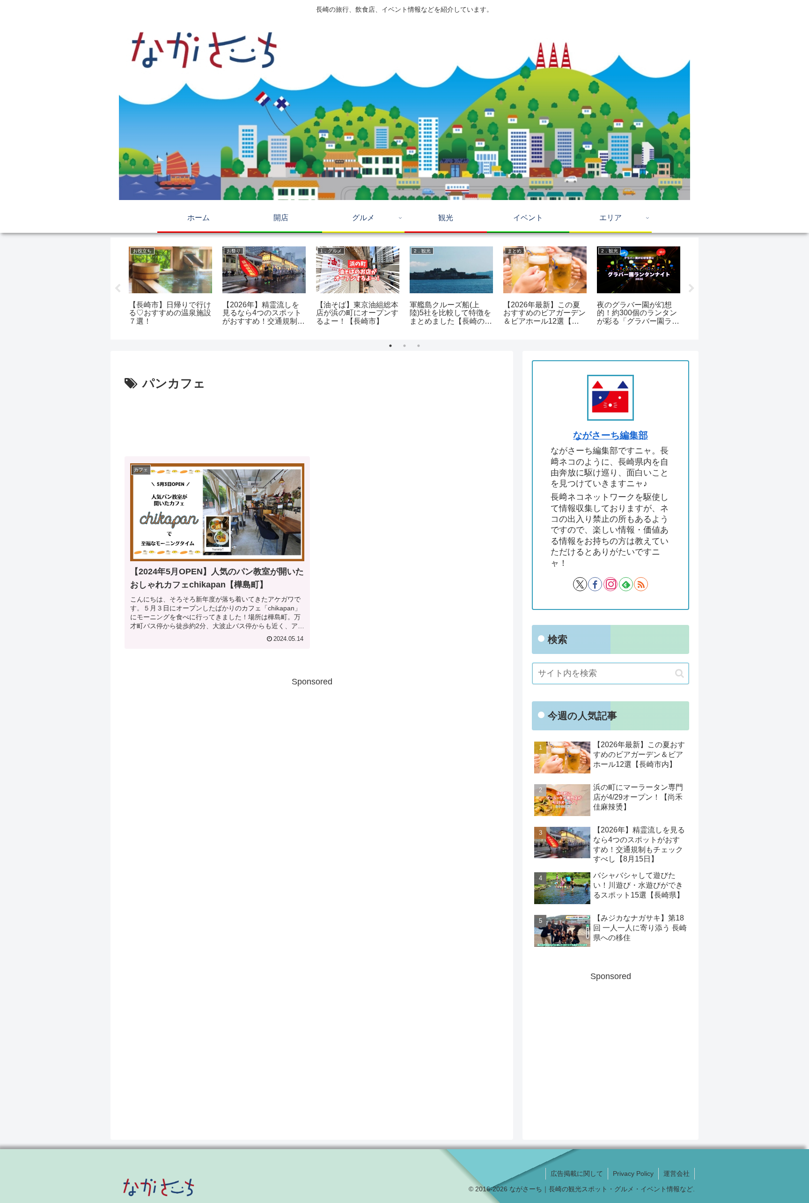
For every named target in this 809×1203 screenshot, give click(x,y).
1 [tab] (390, 345)
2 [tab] (404, 345)
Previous (117, 288)
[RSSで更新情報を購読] (641, 584)
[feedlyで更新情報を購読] (626, 584)
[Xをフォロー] (580, 584)
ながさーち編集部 (610, 435)
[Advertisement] (312, 420)
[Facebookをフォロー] (595, 584)
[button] (679, 673)
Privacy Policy (633, 1173)
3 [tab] (418, 345)
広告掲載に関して (577, 1173)
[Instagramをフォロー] (610, 584)
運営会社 (676, 1173)
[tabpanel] (170, 287)
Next (691, 288)
